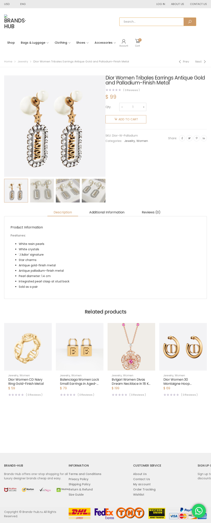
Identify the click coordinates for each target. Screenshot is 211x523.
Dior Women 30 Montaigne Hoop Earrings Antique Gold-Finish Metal (181, 385)
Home (8, 61)
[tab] (62, 212)
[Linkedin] (204, 138)
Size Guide (76, 495)
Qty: (108, 107)
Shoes (80, 43)
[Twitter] (189, 138)
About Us (140, 474)
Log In (160, 4)
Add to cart (128, 119)
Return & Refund (81, 489)
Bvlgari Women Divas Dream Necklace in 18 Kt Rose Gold (131, 383)
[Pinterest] (196, 138)
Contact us (198, 4)
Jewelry (23, 61)
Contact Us (141, 479)
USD (7, 4)
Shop (11, 43)
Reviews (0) (151, 212)
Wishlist (138, 495)
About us (177, 4)
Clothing (61, 43)
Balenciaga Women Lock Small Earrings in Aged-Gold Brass (79, 383)
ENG (23, 4)
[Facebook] (182, 138)
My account (142, 484)
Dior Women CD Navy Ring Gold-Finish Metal (25, 381)
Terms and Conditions (85, 474)
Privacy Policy (78, 479)
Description (63, 212)
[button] (28, 366)
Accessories (104, 43)
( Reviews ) (131, 90)
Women (142, 141)
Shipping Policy (79, 484)
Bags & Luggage (33, 43)
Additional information (106, 212)
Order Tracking (144, 489)
